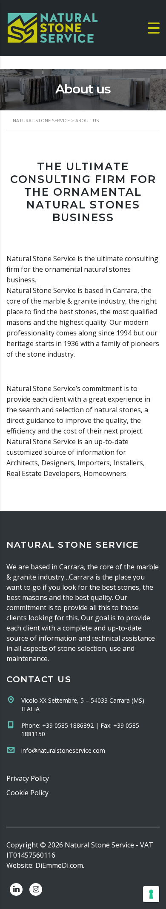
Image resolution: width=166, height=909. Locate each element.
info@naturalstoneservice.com (63, 750)
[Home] (53, 27)
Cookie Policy (27, 792)
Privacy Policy (27, 778)
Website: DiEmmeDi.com (44, 865)
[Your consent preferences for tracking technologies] (151, 894)
